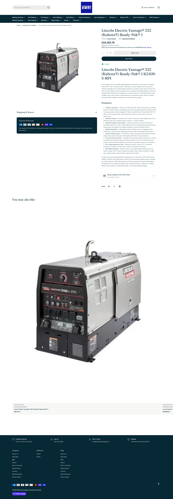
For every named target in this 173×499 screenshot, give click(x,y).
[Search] (48, 7)
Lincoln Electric (111, 39)
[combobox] (31, 7)
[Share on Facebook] (109, 186)
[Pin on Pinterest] (120, 186)
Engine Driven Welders (29, 25)
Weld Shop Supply (22, 490)
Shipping (104, 45)
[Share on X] (114, 186)
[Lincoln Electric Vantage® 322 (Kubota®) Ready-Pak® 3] (86, 303)
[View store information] (153, 175)
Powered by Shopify (35, 490)
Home (18, 25)
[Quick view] (158, 208)
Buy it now (129, 59)
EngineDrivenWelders (128, 39)
